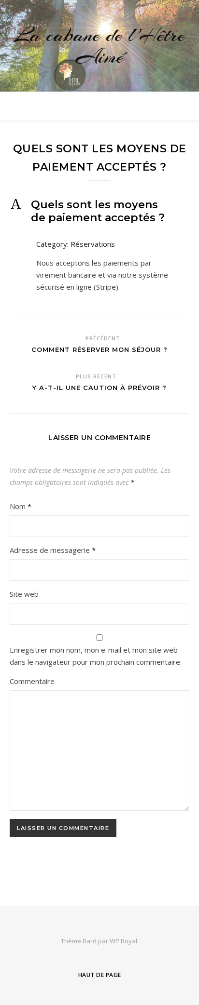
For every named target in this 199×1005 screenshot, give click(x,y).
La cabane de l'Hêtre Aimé (99, 45)
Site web (24, 594)
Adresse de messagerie (53, 550)
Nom (20, 506)
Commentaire (32, 681)
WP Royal (123, 941)
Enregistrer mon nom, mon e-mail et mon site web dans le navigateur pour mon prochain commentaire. (96, 656)
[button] (99, 211)
